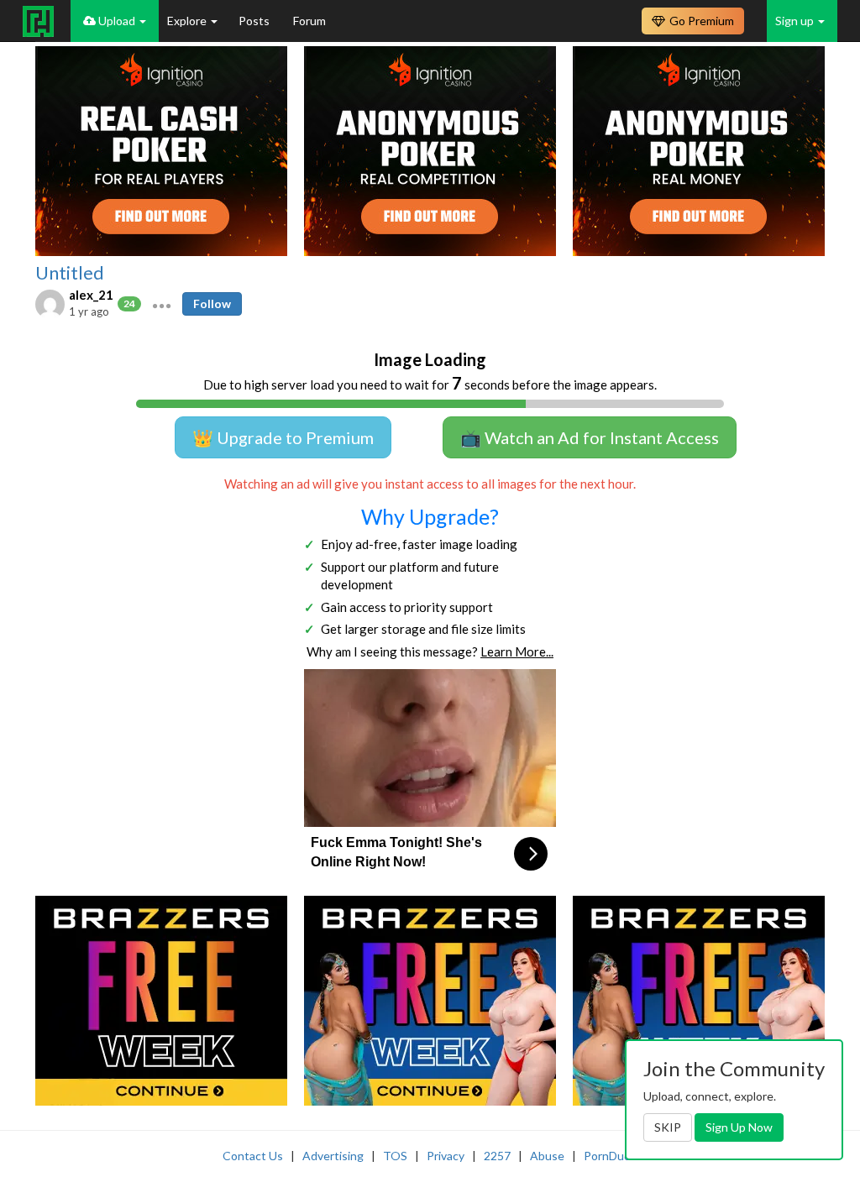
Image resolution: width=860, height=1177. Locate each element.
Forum (309, 20)
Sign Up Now (739, 1127)
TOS (395, 1155)
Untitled (69, 273)
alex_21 (91, 294)
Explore (188, 20)
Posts (255, 20)
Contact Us (253, 1155)
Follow (212, 303)
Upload (117, 20)
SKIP (667, 1127)
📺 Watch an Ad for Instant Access (589, 437)
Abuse (547, 1155)
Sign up (795, 20)
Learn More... (516, 651)
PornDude (610, 1155)
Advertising (333, 1155)
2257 (497, 1155)
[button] (162, 304)
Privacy (445, 1155)
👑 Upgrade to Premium (283, 437)
